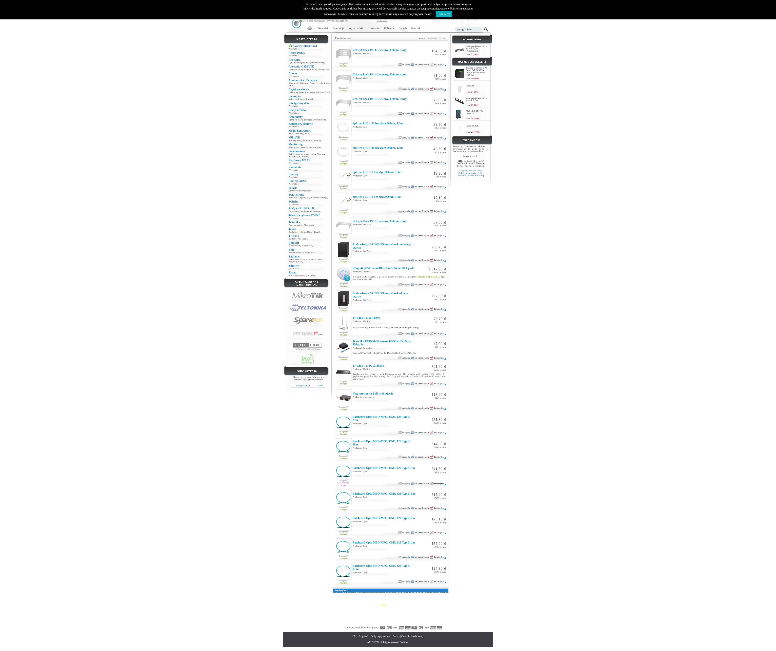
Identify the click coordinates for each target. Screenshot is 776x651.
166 (358, 605)
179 (413, 605)
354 (383, 622)
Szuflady (304, 211)
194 (366, 607)
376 (366, 624)
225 (387, 610)
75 (445, 595)
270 (358, 614)
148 (392, 602)
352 (375, 622)
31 (424, 593)
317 (336, 619)
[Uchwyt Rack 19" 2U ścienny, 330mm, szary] (343, 232)
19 (387, 593)
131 (428, 600)
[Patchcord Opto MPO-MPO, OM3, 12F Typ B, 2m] (343, 529)
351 (370, 622)
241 (345, 612)
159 (438, 602)
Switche (318, 140)
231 (413, 610)
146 (383, 602)
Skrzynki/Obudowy (315, 62)
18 (384, 593)
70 (430, 595)
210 (434, 607)
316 (442, 617)
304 (392, 617)
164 (349, 605)
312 (425, 617)
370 (341, 624)
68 (424, 595)
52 (375, 595)
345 (345, 622)
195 (370, 607)
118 (373, 600)
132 (432, 600)
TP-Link (366, 321)
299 (370, 617)
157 (430, 602)
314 (434, 617)
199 (387, 607)
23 (400, 593)
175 (396, 605)
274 (375, 614)
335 (413, 619)
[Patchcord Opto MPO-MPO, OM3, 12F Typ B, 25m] (343, 429)
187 (336, 607)
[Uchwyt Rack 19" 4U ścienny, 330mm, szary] (343, 86)
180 (417, 605)
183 (430, 605)
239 (336, 612)
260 (426, 612)
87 (369, 597)
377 (370, 624)
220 (366, 610)
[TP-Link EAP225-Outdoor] (459, 118)
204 (409, 607)
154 (417, 602)
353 (379, 622)
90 (378, 597)
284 (417, 614)
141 (362, 602)
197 (379, 607)
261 (430, 612)
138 (349, 602)
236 (434, 610)
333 (404, 619)
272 (366, 614)
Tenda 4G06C (472, 126)
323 (362, 619)
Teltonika (367, 348)
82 (354, 597)
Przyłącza (303, 156)
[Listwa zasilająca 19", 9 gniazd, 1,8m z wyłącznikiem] (459, 54)
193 (362, 607)
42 (345, 595)
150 (400, 602)
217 (353, 610)
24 (403, 593)
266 (341, 614)
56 (387, 595)
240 (341, 612)
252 (392, 612)
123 (394, 600)
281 (404, 614)
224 (383, 610)
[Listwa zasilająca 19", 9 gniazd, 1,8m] (459, 104)
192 (358, 607)
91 (381, 597)
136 (341, 602)
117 (369, 600)
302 (383, 617)
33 (430, 593)
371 (345, 624)
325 (370, 619)
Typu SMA (310, 275)
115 (361, 600)
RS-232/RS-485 (296, 133)
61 (403, 595)
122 (389, 600)
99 (406, 597)
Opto (365, 127)
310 (417, 617)
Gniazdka (293, 191)
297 (362, 617)
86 (366, 597)
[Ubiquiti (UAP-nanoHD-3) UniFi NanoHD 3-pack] (343, 281)
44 (351, 595)
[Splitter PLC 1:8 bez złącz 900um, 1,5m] (343, 184)
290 (443, 614)
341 (438, 619)
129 (419, 600)
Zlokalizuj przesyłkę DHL (471, 170)
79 (345, 597)
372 (349, 624)
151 (404, 602)
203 (404, 607)
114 (356, 600)
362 (417, 622)
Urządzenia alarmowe (310, 147)
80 (348, 597)
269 (353, 614)
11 (363, 593)
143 (370, 602)
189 (345, 607)
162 (341, 605)
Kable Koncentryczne (299, 154)
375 (362, 624)
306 (400, 617)
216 (349, 610)
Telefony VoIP (308, 252)
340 (434, 619)
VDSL (307, 133)
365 (430, 622)
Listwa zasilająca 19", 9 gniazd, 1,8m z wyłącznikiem (476, 48)
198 (383, 607)
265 (336, 614)
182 (426, 605)
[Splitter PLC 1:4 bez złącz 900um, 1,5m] (343, 208)
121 (385, 600)
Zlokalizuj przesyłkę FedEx (471, 173)
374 (358, 624)
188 (341, 607)
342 (443, 619)
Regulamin (364, 636)
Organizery (294, 211)
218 (358, 610)
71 (433, 595)
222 (375, 610)
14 (372, 593)
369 (336, 624)
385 (404, 624)
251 (387, 612)
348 (358, 622)
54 (381, 595)
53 (378, 595)
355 (387, 622)
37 (442, 593)
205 (413, 607)
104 (426, 597)
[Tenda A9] (459, 91)
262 (434, 612)
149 (396, 602)
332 (400, 619)
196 (375, 607)
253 (396, 612)
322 (358, 619)
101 (413, 597)
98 (403, 597)
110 (341, 600)
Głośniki (293, 120)
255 (404, 612)
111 (344, 600)
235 (430, 610)
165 (353, 605)
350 (366, 622)
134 (440, 600)
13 (369, 593)
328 (383, 619)
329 (387, 619)
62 (406, 595)
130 (423, 600)
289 (438, 614)
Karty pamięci (305, 120)
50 (369, 595)
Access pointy (296, 225)
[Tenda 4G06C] (459, 131)
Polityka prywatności (381, 636)
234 (426, 610)
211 (438, 607)
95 (393, 597)
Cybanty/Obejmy (297, 62)
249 (379, 612)
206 (417, 607)
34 (433, 593)
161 (336, 605)
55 (384, 595)
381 (387, 624)
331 (396, 619)
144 (375, 602)
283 (413, 614)
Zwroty (396, 636)
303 (387, 617)
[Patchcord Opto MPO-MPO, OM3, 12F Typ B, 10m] (343, 454)
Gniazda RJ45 (323, 92)
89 (375, 597)
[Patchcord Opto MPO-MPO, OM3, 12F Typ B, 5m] (343, 478)
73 (439, 595)
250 (383, 612)
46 (357, 595)
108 (443, 597)
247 (370, 612)
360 (409, 622)
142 (366, 602)
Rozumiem (444, 14)
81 (351, 597)
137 (345, 602)
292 (341, 617)
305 (396, 617)
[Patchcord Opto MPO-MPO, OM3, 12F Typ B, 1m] (343, 554)
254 (400, 612)
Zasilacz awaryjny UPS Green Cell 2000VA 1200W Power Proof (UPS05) (476, 71)
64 (412, 595)
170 (375, 605)
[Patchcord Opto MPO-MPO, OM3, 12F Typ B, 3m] (343, 505)
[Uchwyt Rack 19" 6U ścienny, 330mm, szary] (343, 61)
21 (393, 593)
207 (421, 607)
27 (412, 593)
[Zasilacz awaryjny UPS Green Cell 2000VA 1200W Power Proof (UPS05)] (459, 77)
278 (392, 614)
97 (400, 597)
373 (353, 624)
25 (406, 593)
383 (396, 624)
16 (378, 593)
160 (443, 602)
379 (379, 624)
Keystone (299, 275)
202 (400, 607)
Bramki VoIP (294, 252)
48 (363, 595)
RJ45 (291, 275)
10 (360, 593)
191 (353, 607)
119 (377, 600)
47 (360, 595)
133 (436, 600)
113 (352, 600)
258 (417, 612)
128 (415, 600)
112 (348, 600)
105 (430, 597)
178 (409, 605)
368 (443, 622)
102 (418, 597)
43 (348, 595)
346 (349, 622)
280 (400, 614)
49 (366, 595)
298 (366, 617)
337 (421, 619)
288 (434, 614)
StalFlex (367, 53)
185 (438, 605)
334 (409, 619)
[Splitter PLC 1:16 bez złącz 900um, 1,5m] (343, 159)
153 (413, 602)
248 (375, 612)
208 (426, 607)
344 (341, 622)
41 (342, 595)
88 (372, 597)
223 (379, 610)
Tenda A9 (470, 85)
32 (427, 593)
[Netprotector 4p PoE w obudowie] (343, 405)
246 (366, 612)
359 (404, 622)
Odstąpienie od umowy (412, 636)
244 (358, 612)
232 (417, 610)
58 (393, 595)
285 (421, 614)
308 (409, 617)
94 (390, 597)
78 (342, 597)
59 (396, 595)
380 (383, 624)
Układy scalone (296, 92)
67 (421, 595)
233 (421, 610)
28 (415, 593)
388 (417, 624)
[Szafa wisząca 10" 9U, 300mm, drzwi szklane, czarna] (343, 306)
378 (375, 624)
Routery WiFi (295, 140)
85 (363, 597)
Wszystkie (294, 49)
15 (375, 593)
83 (357, 597)
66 (418, 595)
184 (434, 605)
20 (390, 593)
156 (426, 602)
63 (409, 595)
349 (362, 622)
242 (349, 612)
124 (398, 600)
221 (370, 610)
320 (349, 619)
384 (400, 624)
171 (379, 605)
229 (404, 610)
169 (370, 605)
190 (349, 607)
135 (336, 602)
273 (370, 614)
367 (438, 622)
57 (390, 595)
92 (384, 597)
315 (438, 617)
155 (421, 602)
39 (336, 595)
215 (345, 610)
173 (387, 605)
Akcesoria (294, 83)
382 (392, 624)
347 (353, 622)
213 (336, 610)
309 (413, 617)
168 (366, 605)
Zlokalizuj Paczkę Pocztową (471, 175)
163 (345, 605)
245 (362, 612)
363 (421, 622)
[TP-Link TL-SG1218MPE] (343, 379)
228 (400, 610)
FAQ (354, 636)
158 (434, 602)
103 (422, 597)
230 (409, 610)
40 (339, 595)
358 (400, 622)
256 (409, 612)
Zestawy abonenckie (299, 69)
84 (360, 597)
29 (418, 593)
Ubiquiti (366, 271)
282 (409, 614)
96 (396, 597)
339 (430, 619)
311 (421, 617)
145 (379, 602)
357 (396, 622)
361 (413, 622)
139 (353, 602)
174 (392, 605)
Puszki (309, 99)
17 (381, 593)
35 (436, 593)
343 (336, 622)
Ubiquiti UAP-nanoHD (428, 276)
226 (392, 610)
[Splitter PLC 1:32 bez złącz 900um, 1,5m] (343, 135)
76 (336, 597)
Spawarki (304, 197)
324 (366, 619)
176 (400, 605)
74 (442, 595)
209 (430, 607)
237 (438, 610)
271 (362, 614)
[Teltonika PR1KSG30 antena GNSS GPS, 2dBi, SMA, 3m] (343, 355)
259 (421, 612)
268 (349, 614)
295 (353, 617)
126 (406, 600)
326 (375, 619)
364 (426, 622)
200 (392, 607)
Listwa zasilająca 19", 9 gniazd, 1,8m (476, 99)
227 (396, 610)
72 (436, 595)
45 (354, 595)
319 (345, 619)
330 (392, 619)
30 (421, 593)
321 (353, 619)
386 (409, 624)
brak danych (369, 397)
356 (392, 622)
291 (336, 617)
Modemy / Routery (308, 83)
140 (358, 602)
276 (383, 614)
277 (387, 614)
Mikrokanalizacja (318, 197)
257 (413, 612)
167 (362, 605)
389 (421, 624)
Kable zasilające (297, 99)
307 (404, 617)
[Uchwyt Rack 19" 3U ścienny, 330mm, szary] (343, 110)
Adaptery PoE (295, 262)
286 (426, 614)
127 (411, 600)
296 (358, 617)
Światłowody (305, 191)
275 (379, 614)
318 (341, 619)
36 (439, 593)
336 (417, 619)
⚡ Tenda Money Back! (309, 232)
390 (426, 624)
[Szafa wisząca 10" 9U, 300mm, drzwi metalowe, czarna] (343, 257)
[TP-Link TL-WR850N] (343, 330)
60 (400, 595)
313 (430, 617)
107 (439, 597)
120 (381, 600)
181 (421, 605)
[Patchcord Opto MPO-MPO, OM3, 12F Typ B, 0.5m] (343, 578)
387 (413, 624)
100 (409, 597)
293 (345, 617)
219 (362, 610)
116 (365, 600)
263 (438, 612)
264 (443, 612)
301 (379, 617)
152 (409, 602)
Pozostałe (310, 92)
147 (387, 602)
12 (366, 593)
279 (396, 614)
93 (387, 597)
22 (396, 593)
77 (339, 597)
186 (443, 605)
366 (434, 622)
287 (430, 614)
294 (349, 617)
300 (375, 617)
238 (443, 610)
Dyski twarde (319, 120)
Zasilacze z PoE (314, 259)
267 (345, 614)
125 (402, 600)
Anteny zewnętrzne (319, 69)
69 (427, 595)
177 (404, 605)
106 (435, 597)
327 (379, 619)
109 (336, 600)
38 (445, 593)
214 (341, 610)
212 (442, 607)
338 (426, 619)
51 (372, 595)
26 (409, 593)
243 (353, 612)
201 (396, 607)
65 (415, 595)
